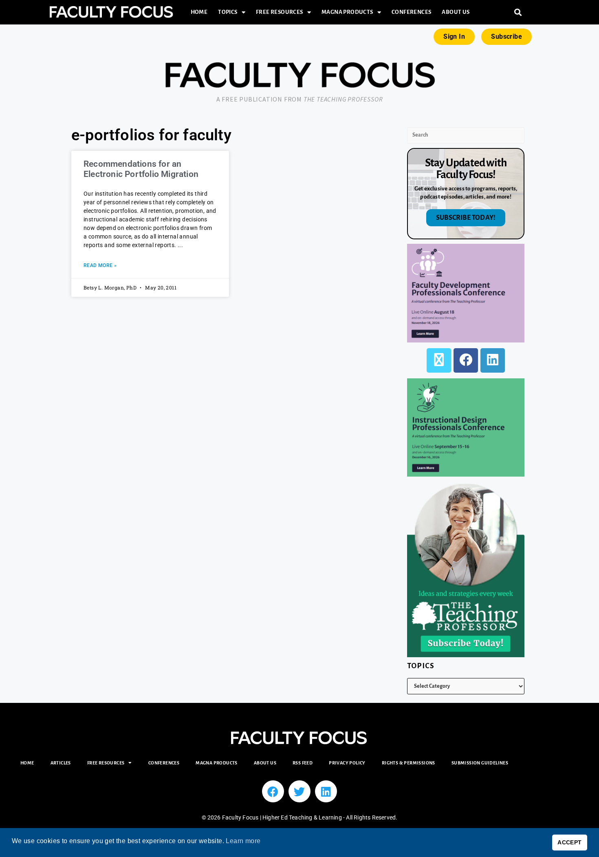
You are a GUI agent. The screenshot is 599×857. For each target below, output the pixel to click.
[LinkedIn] (492, 360)
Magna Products (347, 12)
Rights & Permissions (408, 762)
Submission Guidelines (479, 762)
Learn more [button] (243, 840)
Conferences (411, 12)
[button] (518, 12)
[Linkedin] (326, 791)
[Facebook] (466, 360)
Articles (61, 762)
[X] (439, 360)
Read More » (100, 265)
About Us (455, 12)
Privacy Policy (347, 762)
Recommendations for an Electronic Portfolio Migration (141, 169)
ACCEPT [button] (569, 842)
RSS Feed (303, 762)
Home (199, 12)
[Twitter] (299, 791)
